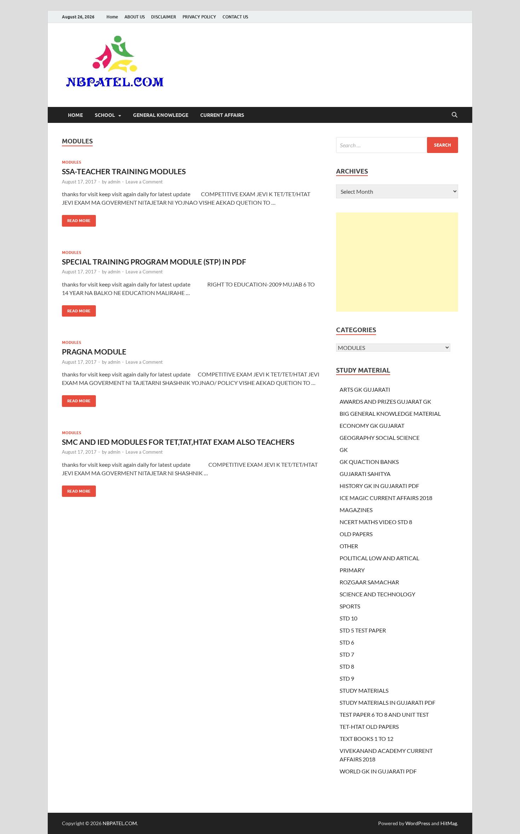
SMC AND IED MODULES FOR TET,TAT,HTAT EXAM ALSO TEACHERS (178, 441)
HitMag (448, 823)
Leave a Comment (144, 182)
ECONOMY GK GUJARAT (372, 425)
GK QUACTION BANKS (369, 461)
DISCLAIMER (163, 16)
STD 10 (348, 618)
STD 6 (347, 642)
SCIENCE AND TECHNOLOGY (377, 594)
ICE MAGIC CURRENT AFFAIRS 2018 (386, 497)
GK (344, 449)
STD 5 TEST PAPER (363, 630)
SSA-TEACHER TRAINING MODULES (124, 171)
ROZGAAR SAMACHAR (369, 582)
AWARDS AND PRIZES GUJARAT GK (385, 401)
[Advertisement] (397, 262)
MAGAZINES (356, 509)
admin (114, 182)
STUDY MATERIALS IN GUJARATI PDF (387, 702)
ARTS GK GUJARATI (365, 389)
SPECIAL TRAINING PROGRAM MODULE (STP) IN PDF (154, 261)
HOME (75, 115)
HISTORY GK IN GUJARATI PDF (379, 485)
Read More (76, 219)
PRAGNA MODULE (94, 351)
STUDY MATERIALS (364, 690)
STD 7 (347, 654)
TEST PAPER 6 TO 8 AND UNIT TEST (384, 714)
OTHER (349, 546)
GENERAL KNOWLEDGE (160, 115)
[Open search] (454, 115)
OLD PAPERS (356, 534)
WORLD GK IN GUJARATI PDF (378, 771)
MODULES (71, 162)
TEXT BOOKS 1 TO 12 (366, 738)
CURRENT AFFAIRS (222, 115)
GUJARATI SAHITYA (365, 473)
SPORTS (350, 606)
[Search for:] (397, 145)
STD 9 (347, 678)
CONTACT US (235, 16)
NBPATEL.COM (120, 823)
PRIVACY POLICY (199, 16)
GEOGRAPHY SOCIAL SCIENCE (380, 437)
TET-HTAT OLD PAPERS (369, 726)
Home (112, 16)
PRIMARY (352, 570)
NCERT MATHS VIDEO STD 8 (376, 521)
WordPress (417, 823)
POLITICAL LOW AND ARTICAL (379, 558)
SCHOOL (105, 115)
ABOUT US (135, 16)
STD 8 (347, 666)
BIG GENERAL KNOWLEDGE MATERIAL (390, 413)
